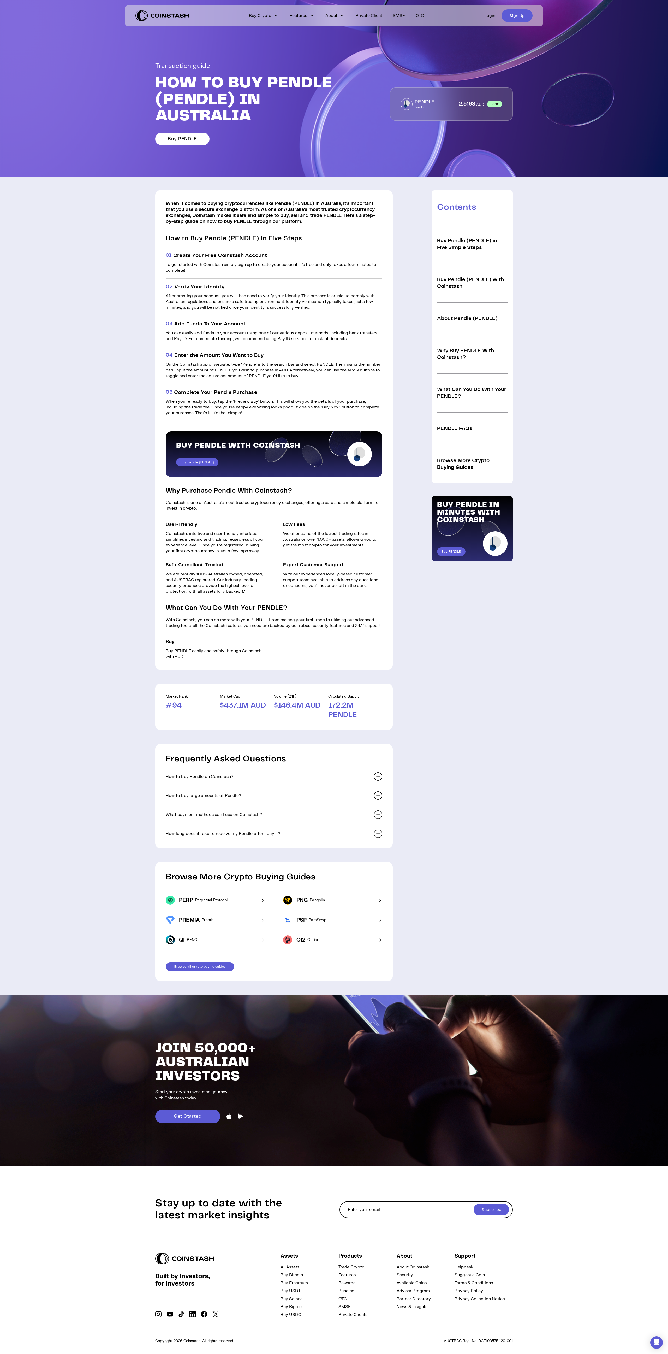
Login (489, 15)
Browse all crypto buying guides (200, 966)
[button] (274, 776)
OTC (420, 15)
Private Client (369, 15)
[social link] (158, 1314)
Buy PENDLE (182, 139)
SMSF (399, 15)
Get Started (188, 1116)
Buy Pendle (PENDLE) (197, 462)
